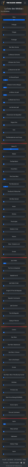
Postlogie (14, 39)
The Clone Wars (14, 176)
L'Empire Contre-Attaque (14, 85)
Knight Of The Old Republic (14, 290)
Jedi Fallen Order (14, 283)
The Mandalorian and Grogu (14, 137)
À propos (5, 462)
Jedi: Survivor (14, 305)
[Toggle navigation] (25, 2)
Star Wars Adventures (14, 345)
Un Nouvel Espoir (14, 77)
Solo (14, 130)
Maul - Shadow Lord (14, 244)
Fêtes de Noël (14, 429)
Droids (14, 251)
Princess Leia (14, 390)
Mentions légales (14, 462)
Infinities (14, 382)
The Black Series (14, 2)
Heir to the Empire (14, 360)
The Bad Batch (14, 161)
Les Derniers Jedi (14, 107)
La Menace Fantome (14, 55)
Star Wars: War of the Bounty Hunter (14, 375)
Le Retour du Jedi (14, 92)
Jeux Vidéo (14, 260)
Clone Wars (14, 169)
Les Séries (10, 459)
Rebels (14, 154)
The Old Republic (14, 313)
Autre (14, 421)
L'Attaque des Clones (14, 62)
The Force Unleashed (14, 268)
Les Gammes (18, 459)
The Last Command (14, 412)
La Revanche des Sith (14, 70)
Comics (14, 329)
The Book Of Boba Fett (14, 191)
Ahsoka (14, 214)
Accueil (4, 459)
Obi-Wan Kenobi (14, 199)
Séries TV (14, 146)
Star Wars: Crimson (14, 352)
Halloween (14, 436)
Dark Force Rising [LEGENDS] (14, 397)
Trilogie (14, 32)
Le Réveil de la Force (14, 100)
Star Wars (14, 337)
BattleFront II (14, 275)
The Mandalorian (14, 184)
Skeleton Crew (14, 229)
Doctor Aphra (14, 405)
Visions (14, 236)
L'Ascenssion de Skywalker (14, 115)
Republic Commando (14, 298)
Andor (14, 206)
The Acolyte (14, 221)
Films (14, 17)
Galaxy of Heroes (14, 320)
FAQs (24, 459)
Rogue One (14, 122)
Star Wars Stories (14, 47)
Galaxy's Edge (14, 444)
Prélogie (14, 24)
